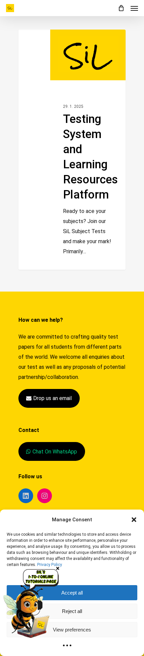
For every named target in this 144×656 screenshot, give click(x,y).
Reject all (72, 611)
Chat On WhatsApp (54, 451)
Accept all (72, 593)
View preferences (72, 629)
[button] (134, 519)
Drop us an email (52, 398)
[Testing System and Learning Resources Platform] (72, 150)
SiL (72, 275)
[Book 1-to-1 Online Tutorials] (33, 603)
